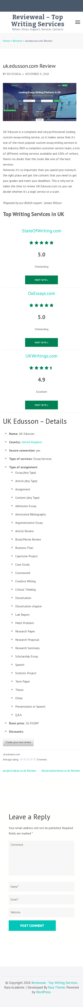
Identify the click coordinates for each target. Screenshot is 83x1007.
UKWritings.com (41, 356)
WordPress (43, 992)
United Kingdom (31, 442)
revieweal (14, 74)
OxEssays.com (41, 293)
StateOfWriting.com (41, 231)
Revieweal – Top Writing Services (37, 20)
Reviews (17, 41)
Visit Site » (41, 279)
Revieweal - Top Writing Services (54, 983)
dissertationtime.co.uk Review (61, 770)
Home (6, 41)
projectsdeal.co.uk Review (19, 770)
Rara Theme (56, 987)
